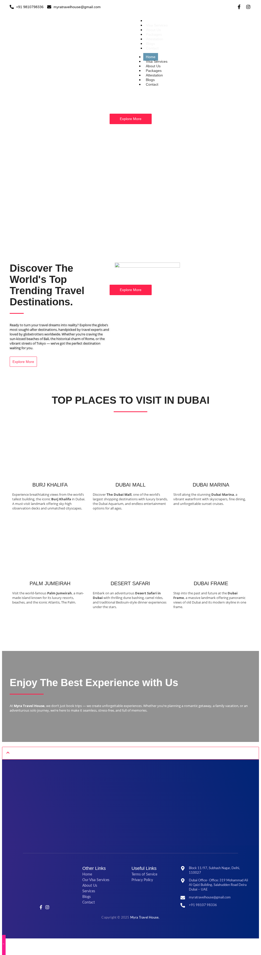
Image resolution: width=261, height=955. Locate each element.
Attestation (154, 39)
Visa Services (157, 25)
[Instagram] (248, 7)
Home (151, 21)
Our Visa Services (95, 880)
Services (88, 891)
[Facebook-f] (239, 7)
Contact (152, 48)
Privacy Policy (142, 880)
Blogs (150, 44)
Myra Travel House (144, 917)
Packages (154, 34)
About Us (153, 30)
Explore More (130, 119)
